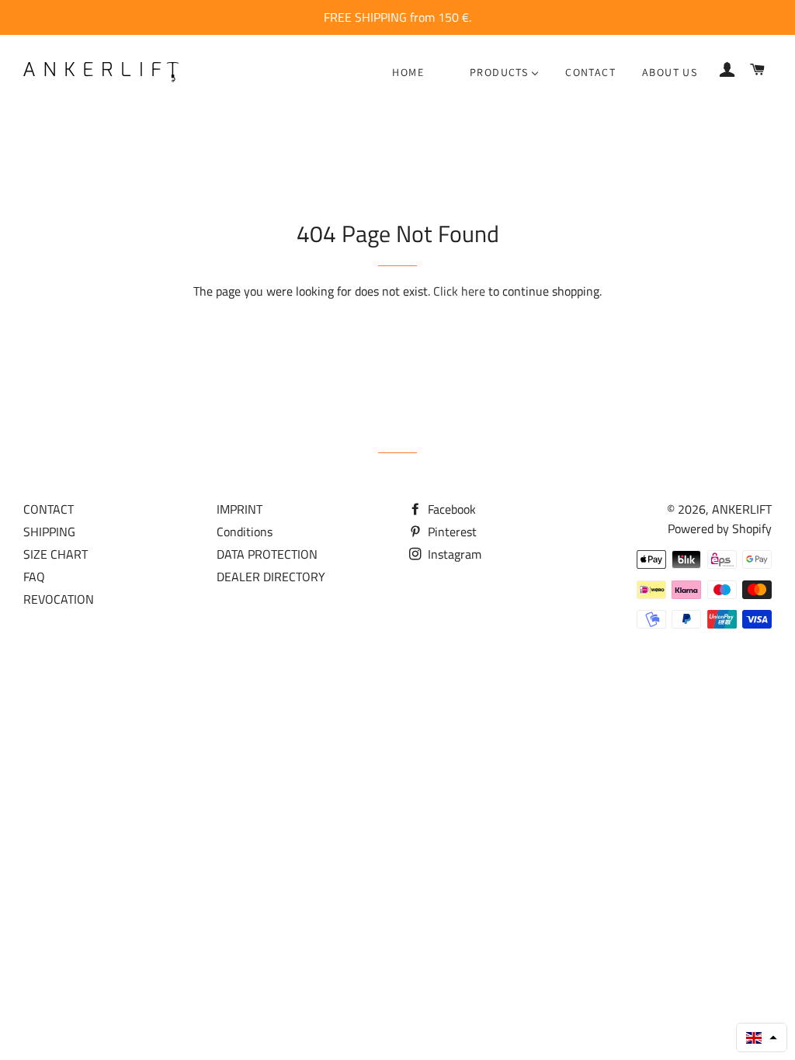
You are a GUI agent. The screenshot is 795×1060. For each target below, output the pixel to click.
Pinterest (451, 531)
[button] (761, 1037)
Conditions (245, 531)
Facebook (450, 509)
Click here (459, 291)
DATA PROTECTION (267, 554)
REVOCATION (58, 599)
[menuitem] (408, 72)
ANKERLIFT (742, 509)
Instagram (453, 554)
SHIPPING (49, 531)
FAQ (34, 576)
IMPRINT (239, 509)
